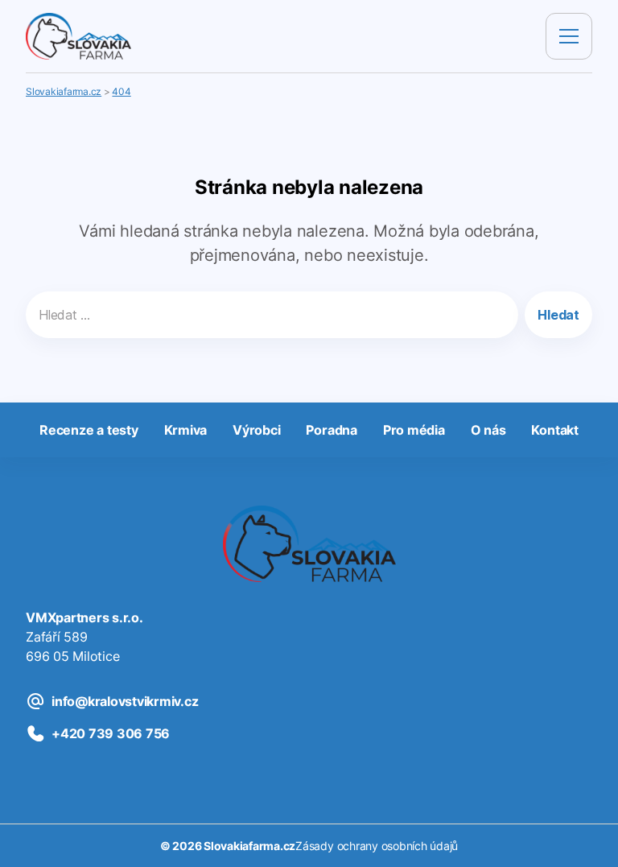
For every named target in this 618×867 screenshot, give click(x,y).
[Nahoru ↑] (587, 836)
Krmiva (186, 430)
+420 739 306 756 (111, 733)
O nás (488, 430)
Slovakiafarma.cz (249, 846)
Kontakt (554, 430)
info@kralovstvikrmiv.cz (125, 701)
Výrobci (256, 430)
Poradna (331, 430)
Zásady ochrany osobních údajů (376, 846)
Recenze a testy (88, 430)
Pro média (414, 430)
